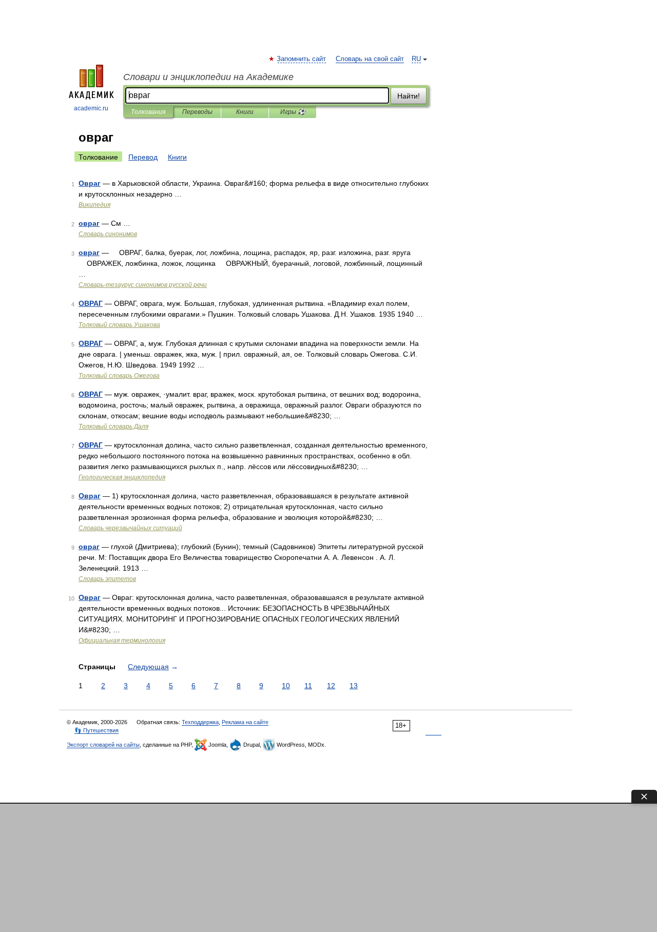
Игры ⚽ (292, 111)
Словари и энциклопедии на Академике (208, 77)
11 (308, 686)
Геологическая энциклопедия (122, 477)
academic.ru (91, 108)
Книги (245, 111)
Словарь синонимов (108, 234)
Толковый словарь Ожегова (119, 375)
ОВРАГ (91, 303)
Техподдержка (200, 722)
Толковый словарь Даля (113, 426)
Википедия (94, 204)
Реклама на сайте (245, 722)
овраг (89, 223)
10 (286, 686)
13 (354, 686)
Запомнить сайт (302, 59)
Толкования (148, 111)
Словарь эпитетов (107, 578)
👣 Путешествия (96, 730)
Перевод (143, 157)
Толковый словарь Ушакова (119, 324)
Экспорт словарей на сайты (103, 745)
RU (416, 59)
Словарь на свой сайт (370, 59)
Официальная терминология (122, 640)
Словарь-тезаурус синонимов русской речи (143, 284)
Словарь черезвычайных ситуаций (130, 528)
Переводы (197, 111)
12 (331, 686)
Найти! (408, 96)
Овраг (90, 183)
